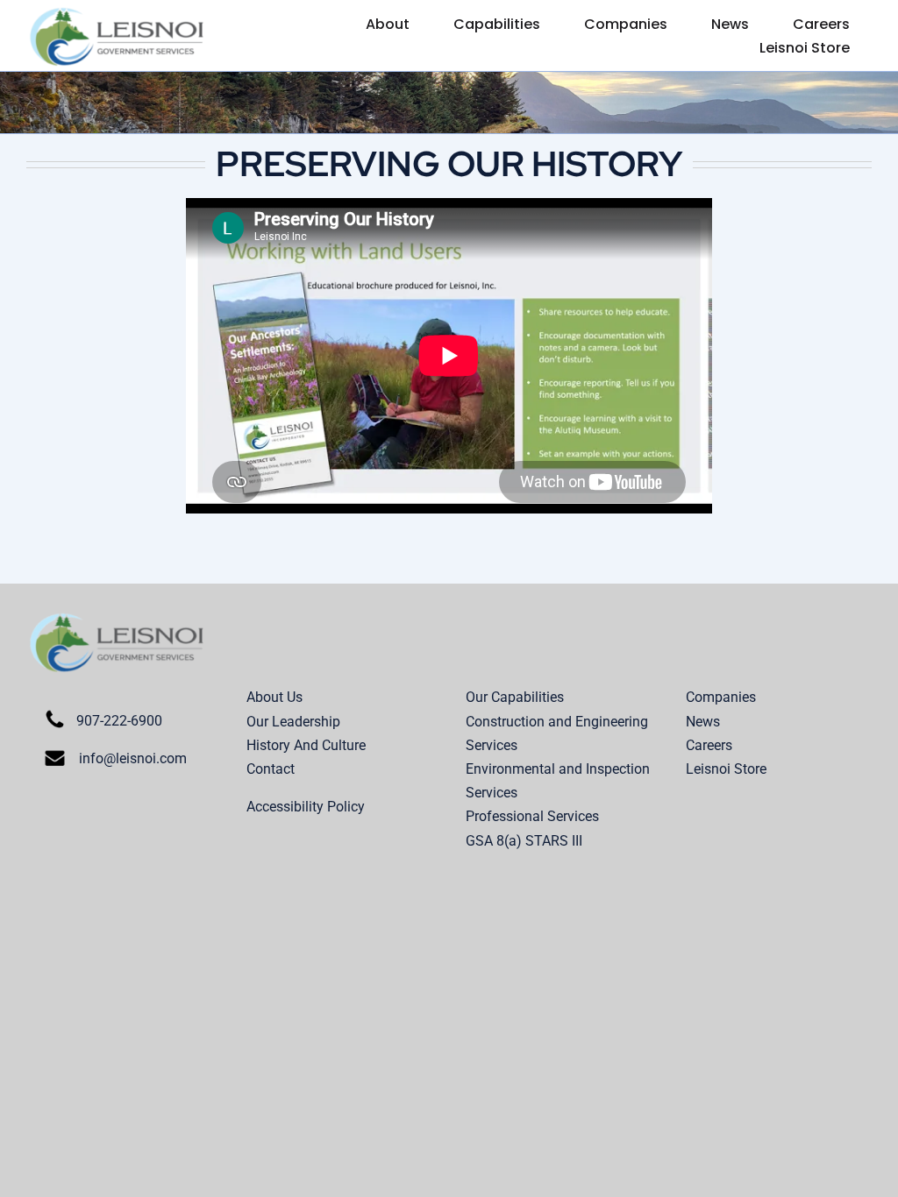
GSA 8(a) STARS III (524, 840)
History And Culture (306, 745)
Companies (721, 697)
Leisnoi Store (726, 769)
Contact (270, 769)
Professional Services (532, 816)
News (703, 721)
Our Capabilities (515, 697)
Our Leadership (293, 721)
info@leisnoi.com (133, 758)
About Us (274, 697)
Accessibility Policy (305, 806)
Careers (709, 745)
